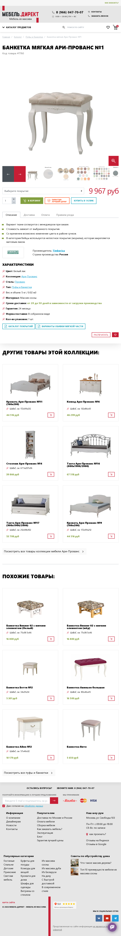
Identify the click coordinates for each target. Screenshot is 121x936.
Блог (40, 836)
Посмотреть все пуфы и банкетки (26, 772)
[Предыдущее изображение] (7, 113)
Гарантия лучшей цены (50, 840)
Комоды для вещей (28, 870)
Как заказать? (112, 3)
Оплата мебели (46, 821)
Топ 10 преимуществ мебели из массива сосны (98, 871)
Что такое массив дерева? (95, 862)
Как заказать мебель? (49, 829)
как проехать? (97, 834)
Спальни (8, 864)
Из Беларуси (49, 872)
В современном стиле (51, 888)
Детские (8, 868)
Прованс (20, 281)
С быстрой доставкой (48, 881)
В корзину (34, 200)
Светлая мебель (8, 877)
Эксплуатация (45, 832)
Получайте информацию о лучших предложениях (29, 795)
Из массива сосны (48, 862)
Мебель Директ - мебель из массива (27, 907)
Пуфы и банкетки (22, 287)
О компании (13, 817)
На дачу (46, 875)
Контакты (96, 12)
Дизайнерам (13, 821)
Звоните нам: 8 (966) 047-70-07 (75, 788)
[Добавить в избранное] (115, 334)
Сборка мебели (46, 825)
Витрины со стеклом (27, 892)
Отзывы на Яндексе (97, 840)
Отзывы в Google (96, 844)
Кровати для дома (28, 877)
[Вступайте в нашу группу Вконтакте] (99, 918)
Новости (11, 825)
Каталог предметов (18, 27)
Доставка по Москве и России (54, 817)
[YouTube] (107, 918)
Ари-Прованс (29, 276)
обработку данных (33, 805)
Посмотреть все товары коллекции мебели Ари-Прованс (42, 551)
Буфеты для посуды (27, 862)
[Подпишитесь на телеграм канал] (115, 918)
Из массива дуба (51, 868)
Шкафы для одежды (27, 885)
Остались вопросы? (39, 788)
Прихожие (10, 872)
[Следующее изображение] (113, 113)
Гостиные (9, 860)
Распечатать (101, 334)
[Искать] (63, 27)
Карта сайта (8, 902)
